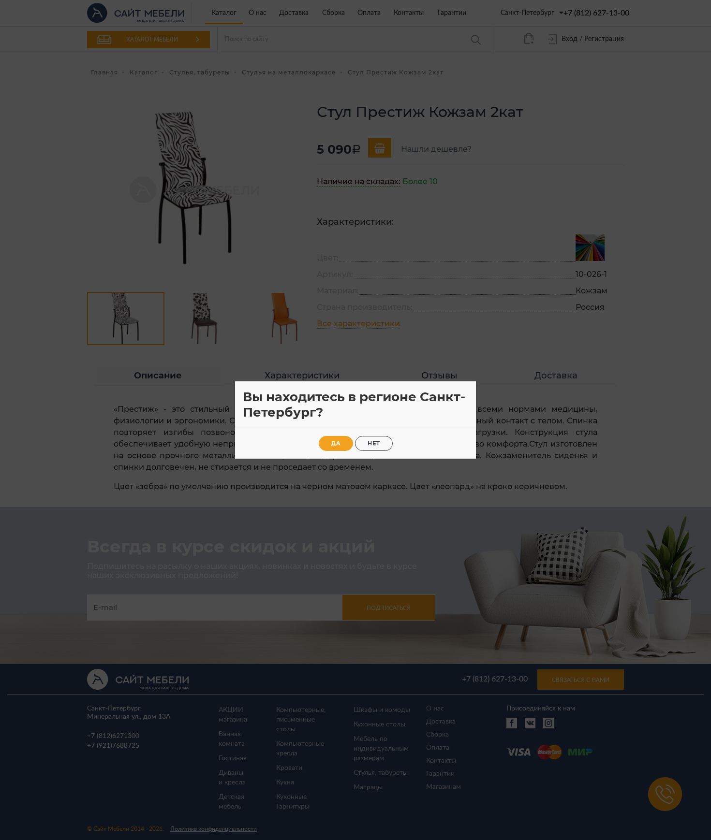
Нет (374, 443)
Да (336, 443)
